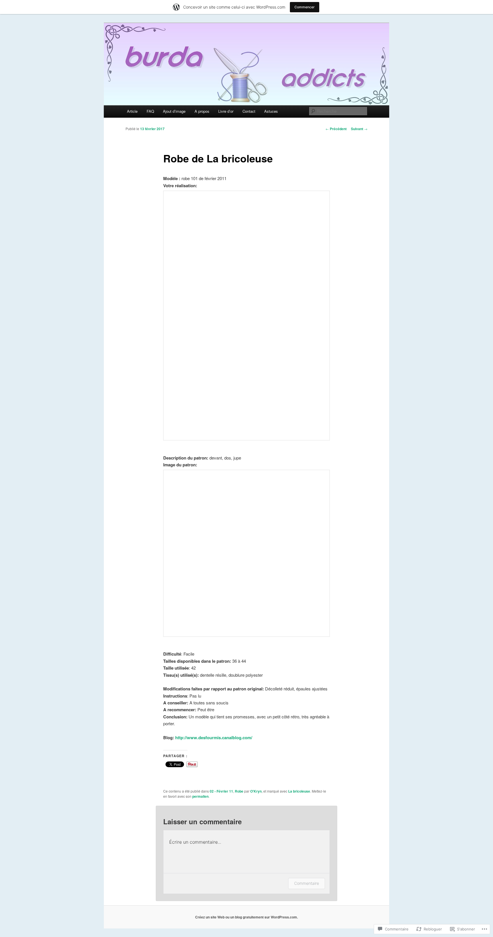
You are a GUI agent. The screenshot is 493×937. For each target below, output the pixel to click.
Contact (249, 111)
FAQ (150, 111)
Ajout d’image (174, 111)
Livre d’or (225, 111)
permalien (200, 796)
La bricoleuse (299, 791)
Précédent (336, 128)
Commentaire (306, 883)
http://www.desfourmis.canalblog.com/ (213, 737)
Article (132, 111)
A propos (202, 111)
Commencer (304, 7)
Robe (239, 791)
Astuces (271, 111)
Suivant (359, 128)
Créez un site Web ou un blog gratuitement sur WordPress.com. (246, 917)
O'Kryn (256, 791)
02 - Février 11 (221, 791)
